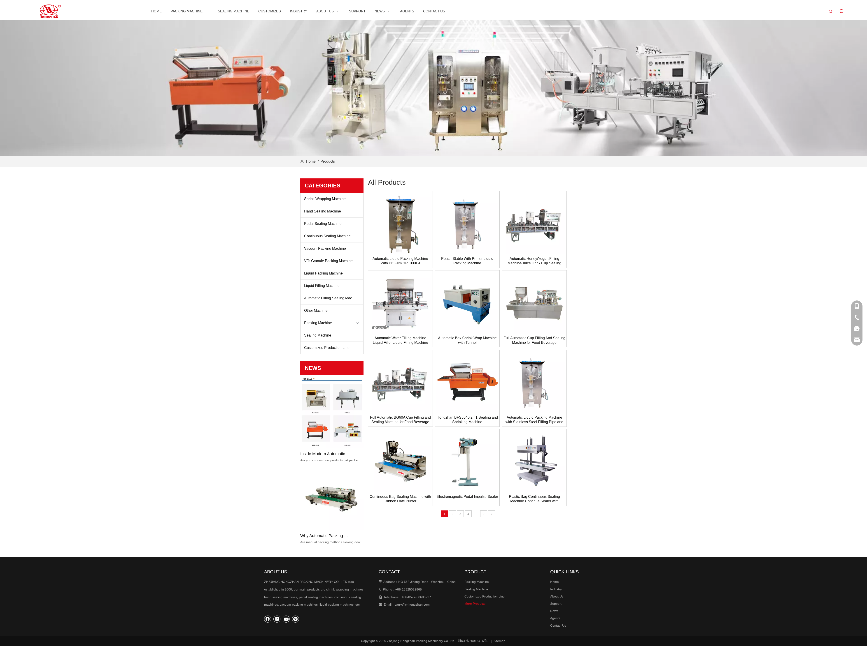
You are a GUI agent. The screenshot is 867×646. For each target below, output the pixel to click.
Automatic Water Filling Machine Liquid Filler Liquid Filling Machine (400, 340)
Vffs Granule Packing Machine (328, 261)
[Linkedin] (277, 619)
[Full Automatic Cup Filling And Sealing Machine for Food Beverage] (534, 302)
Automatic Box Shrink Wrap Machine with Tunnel (467, 340)
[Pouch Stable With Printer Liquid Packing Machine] (467, 223)
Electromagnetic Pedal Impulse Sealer (467, 496)
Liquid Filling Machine (322, 286)
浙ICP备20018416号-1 (474, 641)
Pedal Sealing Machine (323, 224)
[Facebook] (267, 619)
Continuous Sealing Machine (327, 236)
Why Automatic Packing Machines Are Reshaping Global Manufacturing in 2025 (325, 535)
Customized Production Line (327, 348)
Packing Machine (318, 323)
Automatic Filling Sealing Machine (331, 298)
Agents (555, 618)
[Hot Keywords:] (831, 12)
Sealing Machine (317, 335)
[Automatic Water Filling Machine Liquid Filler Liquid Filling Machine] (400, 302)
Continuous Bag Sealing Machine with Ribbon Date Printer (400, 499)
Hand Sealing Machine (322, 211)
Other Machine (316, 310)
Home (554, 582)
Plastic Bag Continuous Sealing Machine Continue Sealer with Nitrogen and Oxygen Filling (534, 499)
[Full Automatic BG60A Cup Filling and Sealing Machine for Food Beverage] (400, 382)
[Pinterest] (295, 619)
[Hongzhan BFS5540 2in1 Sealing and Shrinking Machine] (467, 382)
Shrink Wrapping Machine (325, 199)
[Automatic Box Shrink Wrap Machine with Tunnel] (467, 302)
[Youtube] (286, 619)
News (554, 611)
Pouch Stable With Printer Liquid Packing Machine (467, 261)
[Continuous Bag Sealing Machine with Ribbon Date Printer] (400, 461)
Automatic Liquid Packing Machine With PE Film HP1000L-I (400, 261)
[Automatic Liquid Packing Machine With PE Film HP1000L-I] (400, 223)
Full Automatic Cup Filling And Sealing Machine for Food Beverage (534, 340)
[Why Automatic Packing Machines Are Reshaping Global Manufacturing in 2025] (332, 528)
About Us (556, 596)
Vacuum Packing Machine (325, 248)
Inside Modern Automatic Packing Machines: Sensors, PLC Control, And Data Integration (325, 454)
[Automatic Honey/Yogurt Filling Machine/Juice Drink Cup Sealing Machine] (534, 223)
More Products (474, 603)
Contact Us (558, 625)
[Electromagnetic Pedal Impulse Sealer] (467, 461)
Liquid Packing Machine (323, 273)
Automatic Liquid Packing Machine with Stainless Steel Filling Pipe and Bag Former (534, 419)
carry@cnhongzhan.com (412, 604)
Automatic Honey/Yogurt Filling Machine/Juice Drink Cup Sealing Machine (534, 261)
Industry (556, 589)
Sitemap (499, 641)
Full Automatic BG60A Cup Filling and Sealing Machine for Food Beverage (400, 419)
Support (556, 603)
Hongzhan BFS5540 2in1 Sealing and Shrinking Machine (467, 419)
